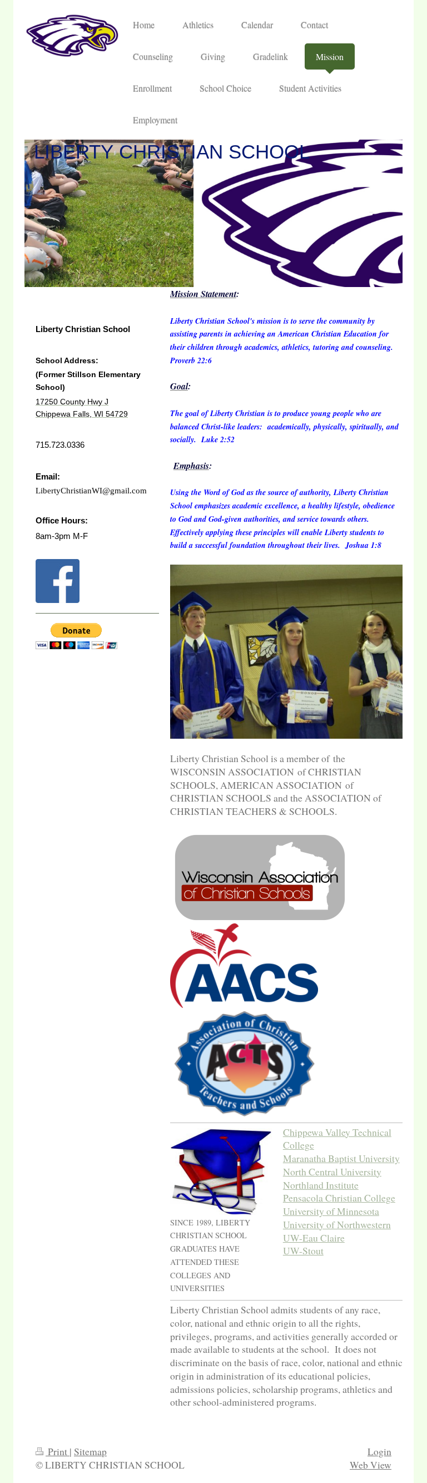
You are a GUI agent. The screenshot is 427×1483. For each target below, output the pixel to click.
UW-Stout (303, 1250)
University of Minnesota (331, 1211)
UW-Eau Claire (314, 1237)
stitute (346, 1185)
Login (379, 1451)
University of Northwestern (337, 1224)
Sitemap (90, 1451)
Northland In (308, 1185)
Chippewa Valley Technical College (337, 1138)
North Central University (332, 1171)
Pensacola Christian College (339, 1197)
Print (57, 1451)
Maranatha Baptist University (341, 1158)
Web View (370, 1464)
